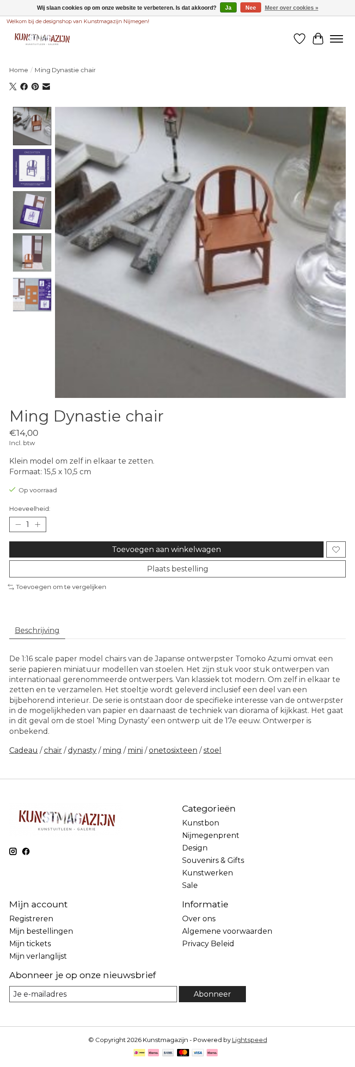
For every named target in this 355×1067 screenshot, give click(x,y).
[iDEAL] (139, 1053)
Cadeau (23, 750)
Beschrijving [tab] (37, 630)
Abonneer (212, 994)
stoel (212, 750)
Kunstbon (200, 823)
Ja (228, 8)
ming (112, 750)
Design (195, 848)
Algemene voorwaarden (227, 931)
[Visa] (198, 1053)
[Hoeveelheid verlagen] (18, 525)
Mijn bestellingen (41, 931)
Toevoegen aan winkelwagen (166, 549)
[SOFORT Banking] (153, 1053)
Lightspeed (249, 1039)
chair (53, 750)
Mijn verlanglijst (38, 956)
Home (18, 70)
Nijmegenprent (210, 835)
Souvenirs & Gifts (213, 860)
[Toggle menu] (336, 39)
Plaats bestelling (177, 569)
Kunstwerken (207, 872)
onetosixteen (173, 750)
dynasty (82, 750)
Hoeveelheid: (29, 508)
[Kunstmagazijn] (41, 38)
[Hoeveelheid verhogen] (37, 525)
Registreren (31, 918)
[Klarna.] (212, 1053)
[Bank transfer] (168, 1053)
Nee (250, 8)
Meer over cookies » (291, 8)
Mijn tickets (30, 943)
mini (135, 750)
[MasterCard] (183, 1053)
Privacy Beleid (208, 943)
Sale (190, 885)
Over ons (198, 918)
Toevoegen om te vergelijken (61, 586)
